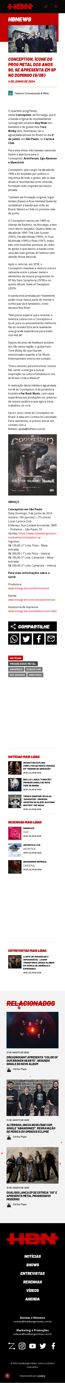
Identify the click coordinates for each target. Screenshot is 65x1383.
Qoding (41, 1375)
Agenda (32, 1298)
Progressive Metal (23, 663)
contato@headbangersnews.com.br (32, 1321)
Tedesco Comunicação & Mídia (31, 93)
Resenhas (32, 1281)
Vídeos (32, 1290)
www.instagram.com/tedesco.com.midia (32, 611)
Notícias (15, 658)
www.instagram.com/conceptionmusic (31, 600)
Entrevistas (32, 1273)
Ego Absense (17, 674)
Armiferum (16, 669)
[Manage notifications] (7, 1375)
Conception (33, 669)
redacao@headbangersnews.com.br (32, 1334)
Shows (32, 1264)
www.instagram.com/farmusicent (28, 588)
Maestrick (35, 674)
